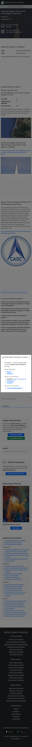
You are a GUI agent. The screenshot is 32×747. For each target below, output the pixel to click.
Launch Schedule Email (14, 388)
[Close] (29, 357)
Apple (9, 372)
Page (15, 379)
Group (23, 379)
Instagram (10, 381)
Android (9, 373)
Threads (9, 383)
